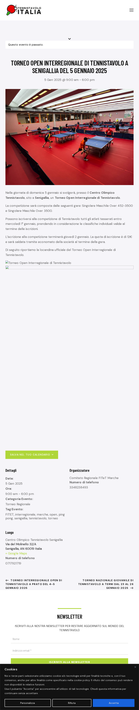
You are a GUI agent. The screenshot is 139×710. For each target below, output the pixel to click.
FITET (9, 514)
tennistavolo (38, 518)
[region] (69, 687)
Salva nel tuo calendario (30, 454)
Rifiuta (72, 703)
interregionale (25, 514)
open (53, 514)
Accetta (114, 703)
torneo (53, 518)
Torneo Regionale (17, 504)
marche (42, 514)
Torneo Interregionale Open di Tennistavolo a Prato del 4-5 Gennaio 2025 (33, 584)
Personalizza (27, 703)
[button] (131, 10)
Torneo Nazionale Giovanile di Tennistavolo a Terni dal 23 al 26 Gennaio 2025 (106, 584)
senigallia (20, 518)
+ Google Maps (16, 553)
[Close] (135, 667)
